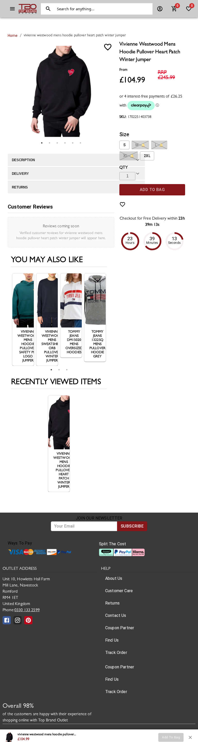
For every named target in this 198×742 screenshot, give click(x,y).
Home (13, 35)
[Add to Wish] (107, 47)
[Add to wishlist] (122, 204)
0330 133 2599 (27, 610)
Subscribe (132, 526)
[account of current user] (12, 9)
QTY (123, 168)
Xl (128, 156)
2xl (147, 156)
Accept (151, 735)
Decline (127, 735)
